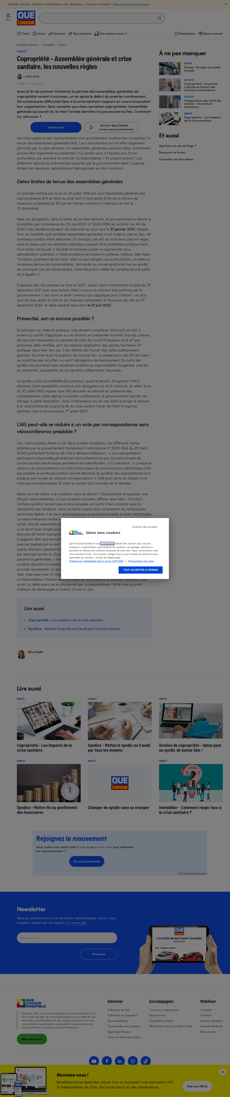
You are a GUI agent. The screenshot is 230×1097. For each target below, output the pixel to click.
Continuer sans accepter (144, 527)
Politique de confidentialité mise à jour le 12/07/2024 (96, 561)
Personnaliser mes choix (141, 561)
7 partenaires (107, 543)
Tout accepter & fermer (140, 569)
